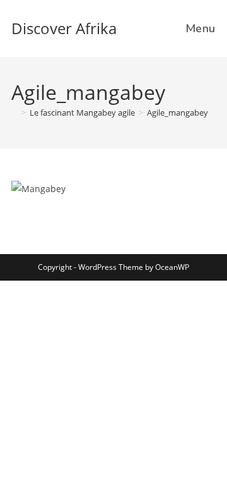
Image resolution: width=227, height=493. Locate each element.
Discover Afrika (64, 28)
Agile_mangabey (177, 112)
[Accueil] (14, 112)
